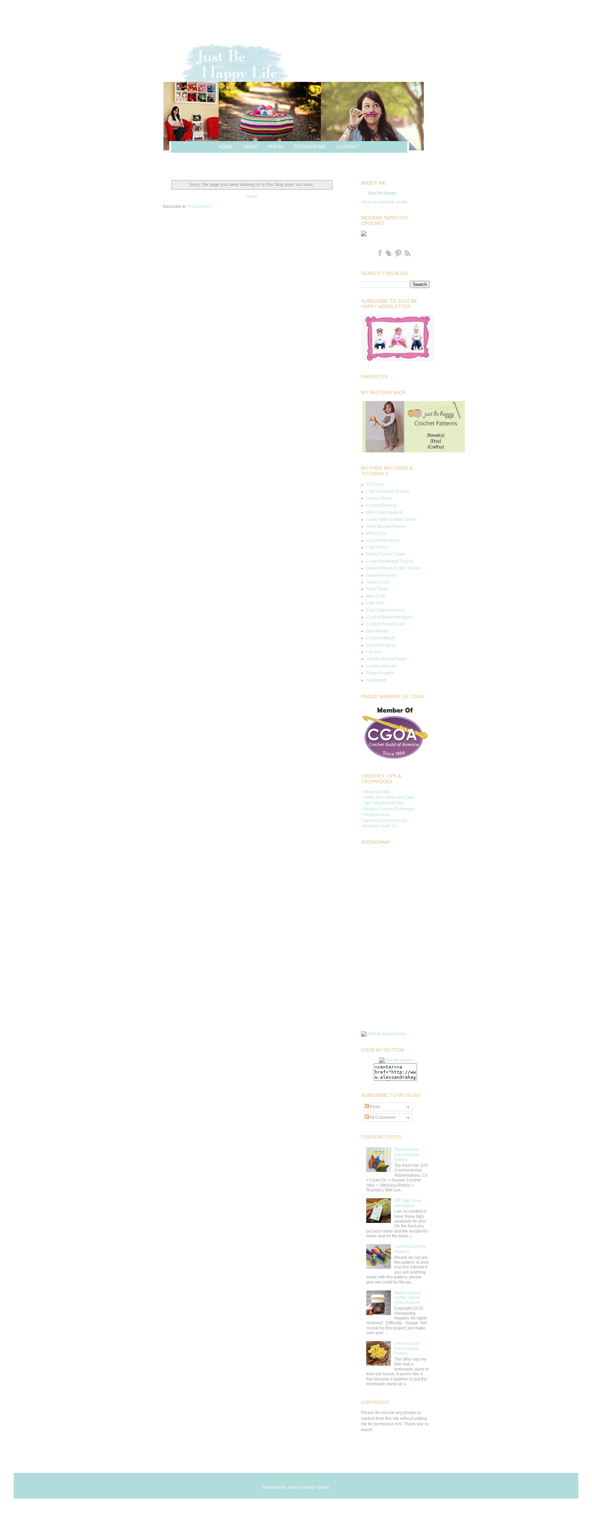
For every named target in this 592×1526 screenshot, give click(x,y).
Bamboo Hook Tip (380, 826)
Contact (348, 146)
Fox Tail (373, 652)
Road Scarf (376, 589)
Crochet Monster (381, 666)
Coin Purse (376, 547)
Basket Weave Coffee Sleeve (393, 568)
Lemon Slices (379, 498)
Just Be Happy (382, 193)
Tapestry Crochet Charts (384, 820)
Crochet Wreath (380, 638)
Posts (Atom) (199, 206)
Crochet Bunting (381, 505)
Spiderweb (376, 680)
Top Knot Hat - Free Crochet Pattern (407, 1154)
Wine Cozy (376, 533)
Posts (374, 1106)
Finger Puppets (380, 673)
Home (226, 146)
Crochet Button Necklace (389, 617)
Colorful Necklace (382, 540)
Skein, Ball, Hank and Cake (389, 797)
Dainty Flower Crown (385, 554)
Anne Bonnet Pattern (385, 526)
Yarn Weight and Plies (384, 803)
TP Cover (375, 484)
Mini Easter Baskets (384, 512)
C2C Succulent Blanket (387, 491)
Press (275, 146)
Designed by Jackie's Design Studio (296, 1487)
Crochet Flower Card (385, 624)
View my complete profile (384, 202)
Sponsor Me (310, 146)
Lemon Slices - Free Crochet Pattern (408, 1348)
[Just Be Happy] (395, 1060)
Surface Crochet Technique (388, 808)
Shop (250, 146)
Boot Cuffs (375, 596)
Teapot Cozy (378, 582)
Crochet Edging (380, 645)
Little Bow (375, 603)
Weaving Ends (377, 791)
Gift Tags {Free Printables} (407, 1203)
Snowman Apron (381, 575)
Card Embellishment (385, 610)
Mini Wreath (377, 631)
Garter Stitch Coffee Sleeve (391, 519)
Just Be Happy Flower (386, 658)
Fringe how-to (376, 814)
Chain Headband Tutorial (390, 561)
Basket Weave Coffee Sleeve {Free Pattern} (407, 1297)
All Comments (382, 1117)
